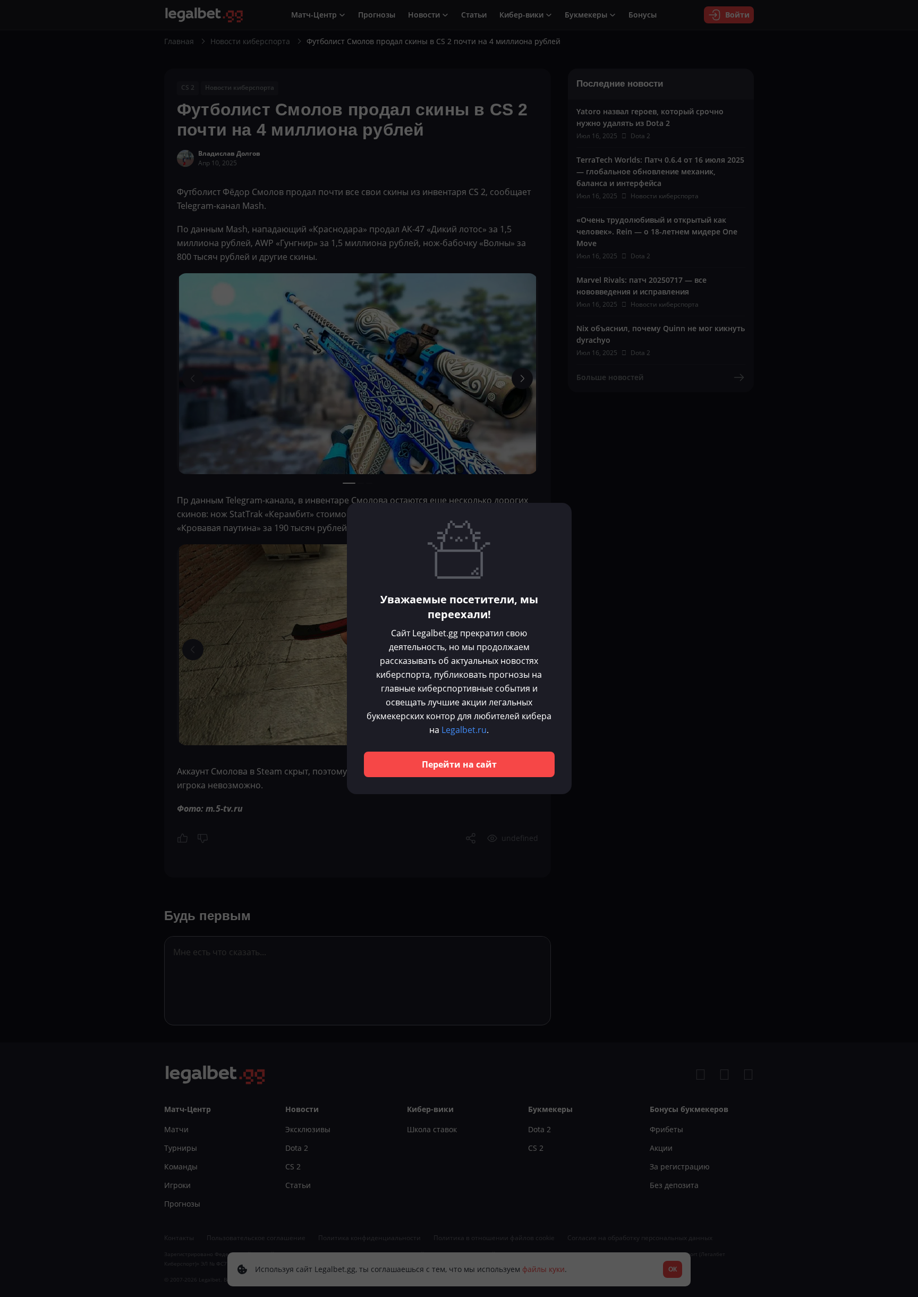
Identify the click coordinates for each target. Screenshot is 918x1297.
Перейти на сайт (459, 764)
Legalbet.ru (464, 730)
